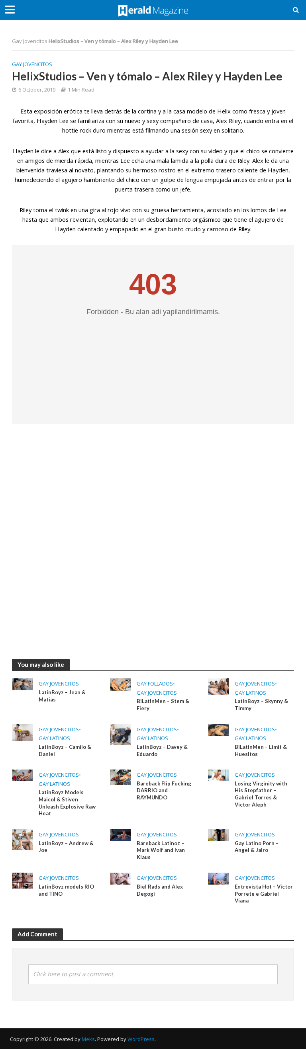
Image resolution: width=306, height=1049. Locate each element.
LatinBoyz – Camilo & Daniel (65, 750)
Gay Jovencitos (29, 41)
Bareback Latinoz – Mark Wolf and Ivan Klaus (161, 850)
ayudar (154, 151)
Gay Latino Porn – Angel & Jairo (257, 847)
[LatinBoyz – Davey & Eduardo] (120, 733)
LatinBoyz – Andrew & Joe (66, 847)
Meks (88, 1039)
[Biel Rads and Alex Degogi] (120, 877)
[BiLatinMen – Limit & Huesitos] (218, 729)
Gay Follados (155, 683)
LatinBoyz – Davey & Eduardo (162, 750)
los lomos (253, 210)
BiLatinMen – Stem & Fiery (163, 704)
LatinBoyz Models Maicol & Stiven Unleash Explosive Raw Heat (67, 803)
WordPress (141, 1039)
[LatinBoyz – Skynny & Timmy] (218, 686)
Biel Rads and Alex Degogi (160, 890)
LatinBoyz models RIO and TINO (66, 890)
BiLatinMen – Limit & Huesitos (261, 750)
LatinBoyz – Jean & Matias (62, 696)
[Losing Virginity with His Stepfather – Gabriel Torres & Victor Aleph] (218, 774)
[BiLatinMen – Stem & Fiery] (120, 684)
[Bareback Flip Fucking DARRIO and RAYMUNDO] (120, 776)
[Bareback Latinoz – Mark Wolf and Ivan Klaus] (120, 834)
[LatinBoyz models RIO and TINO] (22, 880)
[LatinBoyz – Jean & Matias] (22, 683)
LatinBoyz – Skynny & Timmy (261, 704)
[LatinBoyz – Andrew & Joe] (22, 838)
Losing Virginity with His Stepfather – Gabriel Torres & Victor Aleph (261, 794)
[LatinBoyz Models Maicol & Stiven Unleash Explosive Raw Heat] (22, 774)
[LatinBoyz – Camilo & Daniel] (22, 732)
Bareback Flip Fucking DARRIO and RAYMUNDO (164, 790)
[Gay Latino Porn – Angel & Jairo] (218, 834)
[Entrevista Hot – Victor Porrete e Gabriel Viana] (218, 877)
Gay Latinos (250, 692)
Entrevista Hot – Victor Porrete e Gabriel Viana (264, 893)
